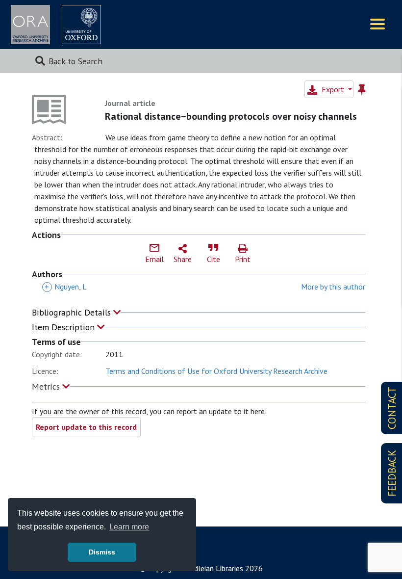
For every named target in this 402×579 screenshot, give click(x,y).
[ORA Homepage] (30, 24)
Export (333, 89)
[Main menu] (377, 25)
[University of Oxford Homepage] (81, 24)
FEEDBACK (392, 473)
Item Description (64, 327)
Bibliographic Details (72, 312)
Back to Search (75, 61)
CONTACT (392, 408)
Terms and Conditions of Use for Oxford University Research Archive (216, 371)
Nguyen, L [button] (66, 286)
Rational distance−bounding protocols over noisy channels (231, 116)
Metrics (47, 386)
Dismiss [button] (102, 552)
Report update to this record (86, 427)
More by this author (333, 286)
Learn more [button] (129, 527)
